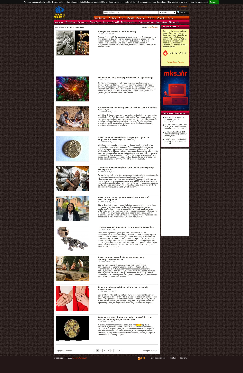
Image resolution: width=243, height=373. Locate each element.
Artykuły (112, 18)
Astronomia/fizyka (146, 22)
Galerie (151, 18)
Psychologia (82, 22)
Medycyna (59, 22)
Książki (130, 18)
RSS (143, 358)
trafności (151, 27)
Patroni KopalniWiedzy (175, 62)
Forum (122, 18)
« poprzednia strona (64, 351)
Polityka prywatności (158, 358)
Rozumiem (214, 2)
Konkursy (140, 18)
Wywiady (161, 18)
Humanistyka (161, 22)
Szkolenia (183, 358)
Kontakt (173, 358)
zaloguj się (183, 7)
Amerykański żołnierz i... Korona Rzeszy (117, 31)
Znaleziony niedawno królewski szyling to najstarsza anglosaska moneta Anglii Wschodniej (123, 138)
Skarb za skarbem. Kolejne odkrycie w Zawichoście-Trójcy (126, 227)
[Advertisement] (107, 66)
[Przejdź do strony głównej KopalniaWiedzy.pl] (59, 12)
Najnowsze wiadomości (174, 113)
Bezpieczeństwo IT (111, 22)
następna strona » (150, 351)
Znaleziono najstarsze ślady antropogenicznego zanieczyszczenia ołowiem (121, 258)
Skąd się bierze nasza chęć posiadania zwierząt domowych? (175, 119)
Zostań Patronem (171, 27)
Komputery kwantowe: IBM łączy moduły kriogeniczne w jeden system (175, 134)
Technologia (70, 22)
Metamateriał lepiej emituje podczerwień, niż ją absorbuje (125, 77)
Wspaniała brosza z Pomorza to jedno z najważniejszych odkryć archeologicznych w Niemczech (125, 318)
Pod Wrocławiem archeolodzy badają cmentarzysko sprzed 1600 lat (176, 141)
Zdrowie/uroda (95, 22)
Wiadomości (100, 18)
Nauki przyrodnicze (129, 22)
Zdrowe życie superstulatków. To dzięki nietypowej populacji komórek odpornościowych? (176, 127)
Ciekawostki (174, 22)
